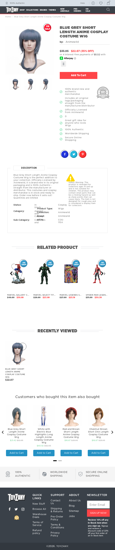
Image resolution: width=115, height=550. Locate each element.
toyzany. (62, 546)
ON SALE (88, 10)
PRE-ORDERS (77, 10)
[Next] (12, 273)
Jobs (72, 516)
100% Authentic (17, 3)
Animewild (64, 212)
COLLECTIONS (32, 10)
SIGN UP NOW (98, 513)
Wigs (61, 209)
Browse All (39, 509)
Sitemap (74, 511)
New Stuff (38, 504)
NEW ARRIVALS (64, 10)
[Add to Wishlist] (63, 64)
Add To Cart (78, 75)
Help (82, 3)
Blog (72, 506)
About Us (75, 500)
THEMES (52, 10)
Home (8, 17)
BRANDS (43, 10)
